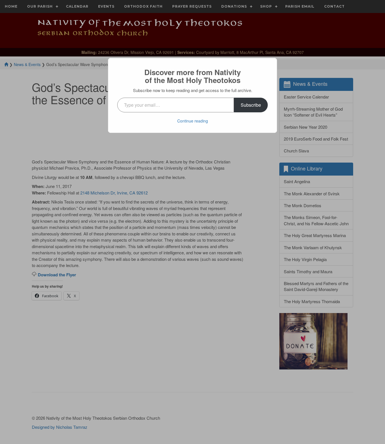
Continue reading (192, 121)
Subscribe (251, 105)
